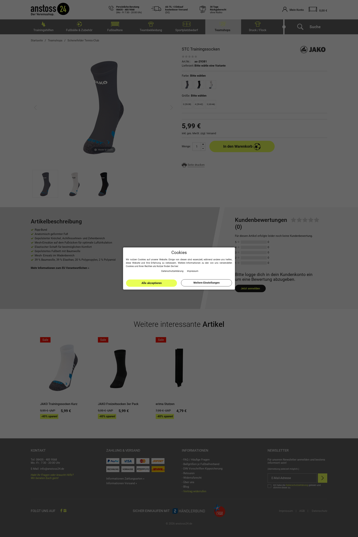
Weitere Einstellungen (206, 282)
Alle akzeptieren (152, 283)
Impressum (192, 271)
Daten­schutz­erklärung (172, 271)
